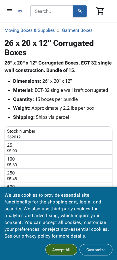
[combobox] (52, 11)
